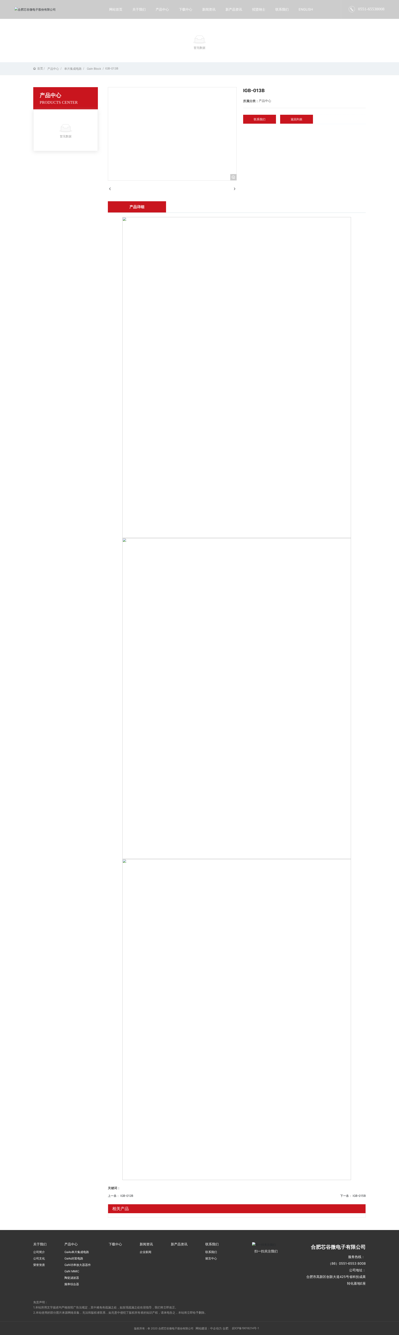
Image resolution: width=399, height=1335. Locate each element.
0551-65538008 (371, 9)
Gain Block (94, 68)
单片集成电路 (73, 68)
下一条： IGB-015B (353, 1195)
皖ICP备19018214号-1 (245, 1328)
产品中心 (53, 68)
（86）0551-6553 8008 (347, 1263)
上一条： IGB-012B (120, 1195)
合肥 (225, 1328)
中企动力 (216, 1328)
